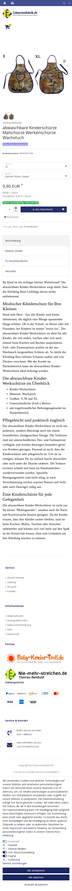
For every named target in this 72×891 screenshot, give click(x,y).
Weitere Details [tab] (14, 251)
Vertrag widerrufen (17, 620)
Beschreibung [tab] (13, 240)
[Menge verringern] (16, 210)
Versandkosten (31, 226)
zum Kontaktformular (28, 746)
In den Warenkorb (43, 209)
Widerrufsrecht (15, 615)
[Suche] (63, 3)
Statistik (12, 845)
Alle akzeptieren (36, 870)
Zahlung (11, 582)
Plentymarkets (52, 772)
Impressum (13, 634)
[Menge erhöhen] (16, 208)
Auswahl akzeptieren (36, 884)
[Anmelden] (5, 3)
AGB (9, 629)
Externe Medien (17, 848)
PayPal (12, 856)
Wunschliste (12, 217)
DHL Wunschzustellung (21, 852)
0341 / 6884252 (24, 734)
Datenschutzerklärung (19, 624)
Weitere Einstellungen (15, 863)
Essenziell (13, 841)
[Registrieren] (13, 3)
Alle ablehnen (36, 877)
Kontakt (11, 591)
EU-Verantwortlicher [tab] (16, 261)
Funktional (14, 859)
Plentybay (30, 772)
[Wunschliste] (69, 3)
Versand (11, 586)
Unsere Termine (15, 577)
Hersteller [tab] (10, 271)
